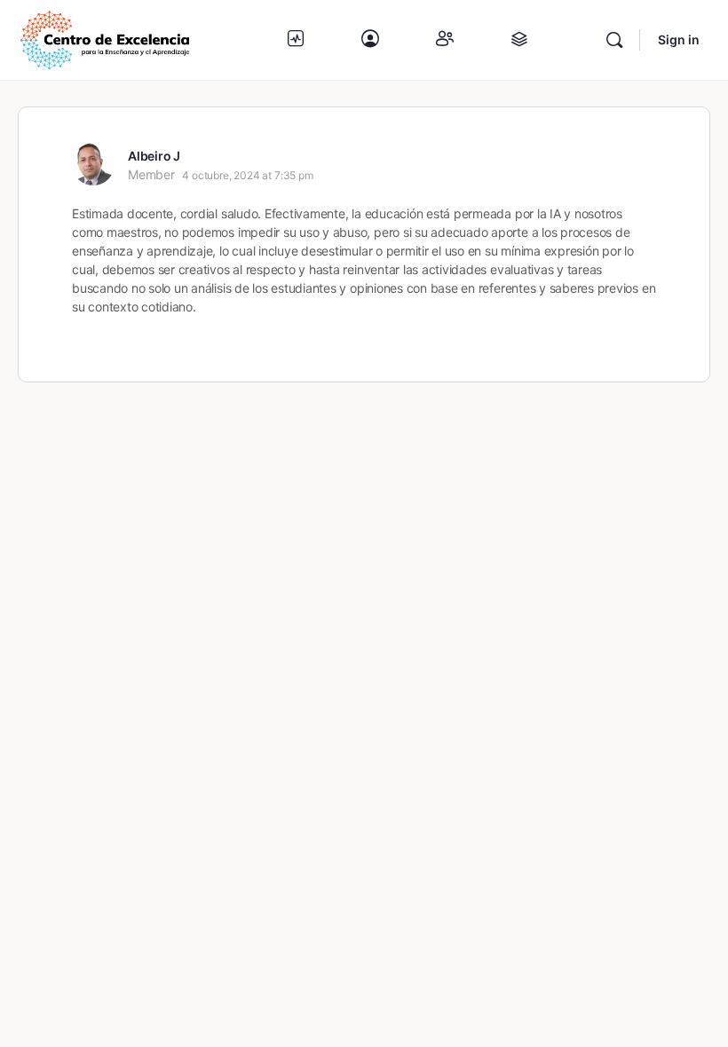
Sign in (679, 39)
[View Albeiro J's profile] (93, 164)
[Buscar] (614, 40)
